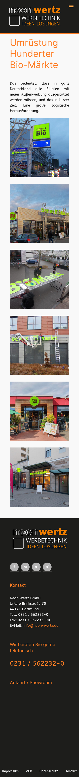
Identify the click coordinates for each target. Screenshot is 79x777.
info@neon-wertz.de (40, 625)
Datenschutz (49, 771)
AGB (29, 771)
